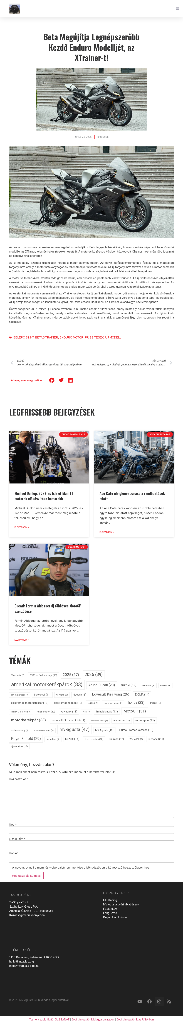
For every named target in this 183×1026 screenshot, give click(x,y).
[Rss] (169, 1001)
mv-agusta (74, 729)
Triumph (116, 739)
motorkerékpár (28, 720)
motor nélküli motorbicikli (68, 720)
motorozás (121, 720)
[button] (177, 9)
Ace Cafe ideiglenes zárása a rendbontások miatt (132, 495)
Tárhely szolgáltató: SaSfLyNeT (49, 1019)
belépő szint (23, 337)
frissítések (94, 337)
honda (136, 703)
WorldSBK (136, 739)
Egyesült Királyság (110, 694)
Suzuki (72, 739)
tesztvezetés (94, 739)
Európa (93, 703)
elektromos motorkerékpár (29, 702)
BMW (165, 685)
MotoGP (134, 711)
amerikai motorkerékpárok (47, 684)
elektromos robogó (68, 702)
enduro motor (71, 337)
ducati (79, 694)
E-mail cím (17, 838)
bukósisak (42, 694)
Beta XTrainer (46, 337)
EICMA (142, 694)
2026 (94, 674)
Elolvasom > (21, 527)
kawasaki (69, 711)
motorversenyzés (44, 730)
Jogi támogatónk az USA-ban (135, 1019)
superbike (53, 739)
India (155, 702)
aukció (128, 685)
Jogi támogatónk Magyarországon (93, 1019)
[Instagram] (159, 1001)
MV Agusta (104, 730)
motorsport (145, 720)
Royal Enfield (26, 738)
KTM (86, 712)
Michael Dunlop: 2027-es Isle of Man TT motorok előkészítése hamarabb (43, 495)
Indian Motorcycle (21, 712)
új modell (113, 337)
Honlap (14, 853)
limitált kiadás (107, 711)
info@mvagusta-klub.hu (24, 965)
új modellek (19, 746)
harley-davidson (113, 703)
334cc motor (17, 675)
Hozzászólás (19, 779)
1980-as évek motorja (43, 675)
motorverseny (19, 730)
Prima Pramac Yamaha (136, 730)
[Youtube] (139, 1001)
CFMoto (62, 694)
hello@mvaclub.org (21, 961)
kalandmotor (46, 711)
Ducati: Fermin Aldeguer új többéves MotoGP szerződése (47, 608)
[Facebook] (149, 1001)
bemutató (148, 685)
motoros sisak (99, 720)
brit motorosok (19, 695)
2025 (71, 675)
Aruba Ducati (101, 685)
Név (13, 824)
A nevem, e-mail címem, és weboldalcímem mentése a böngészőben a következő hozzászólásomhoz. (81, 867)
